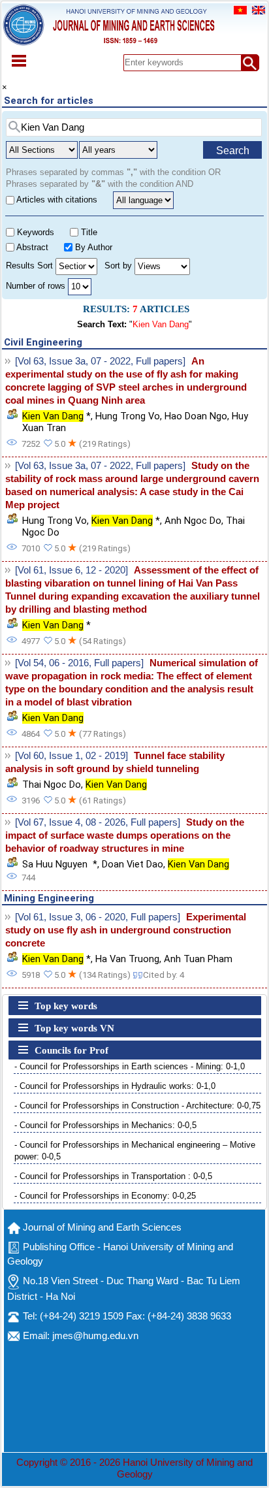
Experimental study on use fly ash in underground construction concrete (125, 930)
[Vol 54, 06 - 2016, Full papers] (79, 663)
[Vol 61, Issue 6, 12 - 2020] (71, 570)
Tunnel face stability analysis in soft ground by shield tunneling (115, 762)
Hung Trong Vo (127, 416)
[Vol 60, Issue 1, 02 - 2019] (71, 756)
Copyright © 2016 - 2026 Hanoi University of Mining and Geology (134, 1468)
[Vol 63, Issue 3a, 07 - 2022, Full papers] (100, 361)
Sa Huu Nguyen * (59, 864)
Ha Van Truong (127, 959)
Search (232, 150)
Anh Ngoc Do (193, 520)
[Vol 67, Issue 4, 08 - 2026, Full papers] (97, 822)
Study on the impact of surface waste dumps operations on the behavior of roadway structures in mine (124, 835)
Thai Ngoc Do (51, 784)
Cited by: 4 (163, 975)
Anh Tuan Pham (198, 959)
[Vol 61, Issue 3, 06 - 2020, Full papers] (97, 917)
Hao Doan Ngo (196, 416)
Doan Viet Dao (132, 864)
